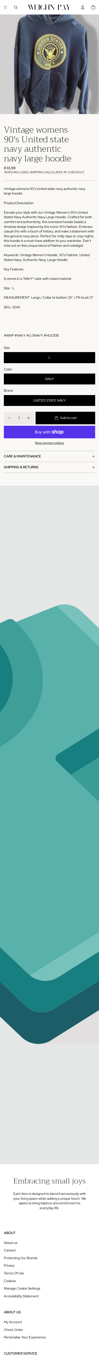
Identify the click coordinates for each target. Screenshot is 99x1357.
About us (10, 1243)
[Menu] (5, 7)
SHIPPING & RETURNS (21, 467)
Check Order (13, 1330)
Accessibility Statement (21, 1296)
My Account (13, 1322)
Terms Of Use (14, 1273)
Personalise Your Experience (25, 1337)
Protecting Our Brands (20, 1258)
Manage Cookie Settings (22, 1288)
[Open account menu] (82, 7)
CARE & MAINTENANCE (22, 456)
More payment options (49, 443)
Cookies (10, 1281)
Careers (10, 1250)
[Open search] (16, 7)
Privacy (9, 1265)
